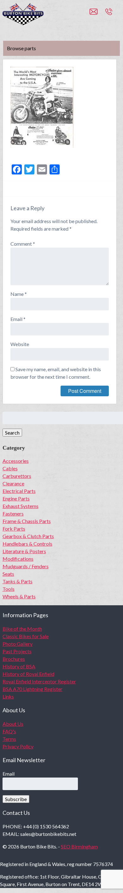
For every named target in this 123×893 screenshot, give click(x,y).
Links (8, 696)
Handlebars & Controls (27, 544)
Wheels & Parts (19, 596)
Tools (9, 589)
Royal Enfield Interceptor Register (39, 681)
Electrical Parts (19, 491)
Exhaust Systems (20, 506)
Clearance (13, 483)
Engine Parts (16, 498)
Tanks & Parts (17, 581)
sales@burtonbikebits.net (97, 14)
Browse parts (21, 48)
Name (18, 294)
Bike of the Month (22, 629)
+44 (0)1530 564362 (115, 14)
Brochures (14, 659)
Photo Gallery (17, 644)
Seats (8, 574)
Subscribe (16, 799)
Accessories (16, 461)
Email (18, 319)
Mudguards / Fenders (26, 566)
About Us (13, 724)
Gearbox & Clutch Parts (28, 536)
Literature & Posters (24, 551)
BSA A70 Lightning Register (32, 689)
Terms (9, 739)
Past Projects (17, 651)
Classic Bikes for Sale (26, 636)
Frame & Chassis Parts (27, 521)
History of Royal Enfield (28, 674)
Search (12, 433)
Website (19, 344)
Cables (10, 468)
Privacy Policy (18, 746)
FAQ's (9, 731)
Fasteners (13, 513)
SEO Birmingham (79, 846)
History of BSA (19, 666)
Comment (22, 244)
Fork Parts (14, 529)
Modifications (18, 559)
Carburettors (17, 476)
